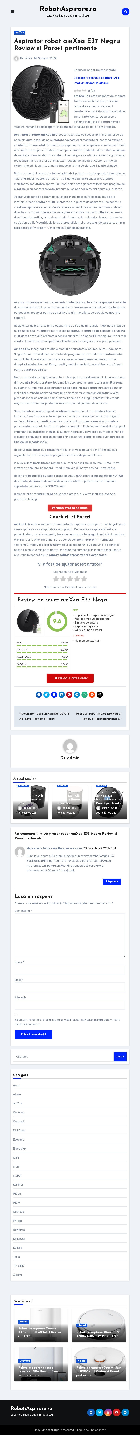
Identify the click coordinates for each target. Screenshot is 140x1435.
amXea (19, 32)
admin (28, 58)
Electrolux (19, 1148)
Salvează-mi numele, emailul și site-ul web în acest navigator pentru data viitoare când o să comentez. (67, 1022)
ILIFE (16, 1157)
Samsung (19, 1238)
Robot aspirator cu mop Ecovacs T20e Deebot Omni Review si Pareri (38, 1371)
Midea (17, 1193)
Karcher (18, 1184)
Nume (19, 962)
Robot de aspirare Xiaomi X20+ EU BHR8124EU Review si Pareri (39, 1332)
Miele (16, 1202)
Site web (20, 997)
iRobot (17, 1175)
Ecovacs (18, 1139)
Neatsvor (19, 1211)
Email (19, 980)
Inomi (16, 1166)
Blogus (80, 1430)
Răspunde (112, 881)
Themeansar (97, 1430)
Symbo (17, 1247)
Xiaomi (17, 1275)
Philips (17, 1220)
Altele (17, 1094)
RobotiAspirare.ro (68, 9)
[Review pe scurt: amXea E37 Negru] (29, 621)
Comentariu (23, 910)
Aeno (16, 1085)
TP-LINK (18, 1265)
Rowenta (19, 1229)
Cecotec (18, 1112)
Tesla (16, 1256)
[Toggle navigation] (12, 11)
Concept (18, 1121)
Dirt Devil (19, 1130)
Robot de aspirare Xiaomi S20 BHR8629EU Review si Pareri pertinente (98, 1371)
